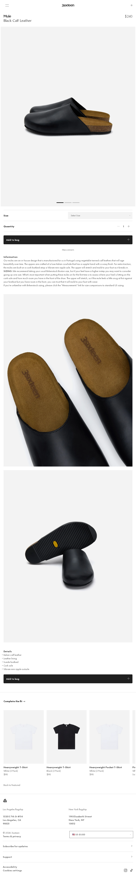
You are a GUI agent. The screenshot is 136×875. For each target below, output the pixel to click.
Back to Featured (12, 785)
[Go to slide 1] (60, 202)
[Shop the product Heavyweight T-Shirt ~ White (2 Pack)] (24, 737)
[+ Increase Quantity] (128, 226)
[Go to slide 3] (76, 202)
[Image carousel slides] (68, 116)
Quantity (9, 226)
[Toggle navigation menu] (7, 5)
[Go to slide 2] (68, 202)
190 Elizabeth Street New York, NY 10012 (80, 820)
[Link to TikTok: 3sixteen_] (131, 869)
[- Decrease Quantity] (118, 226)
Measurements (68, 249)
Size (6, 215)
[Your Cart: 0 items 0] (131, 5)
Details (8, 651)
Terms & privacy (12, 836)
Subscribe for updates (15, 846)
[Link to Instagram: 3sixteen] (125, 869)
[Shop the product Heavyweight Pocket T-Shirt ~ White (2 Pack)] (109, 737)
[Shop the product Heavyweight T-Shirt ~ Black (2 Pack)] (67, 737)
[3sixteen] (68, 5)
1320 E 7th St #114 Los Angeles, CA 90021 (13, 820)
